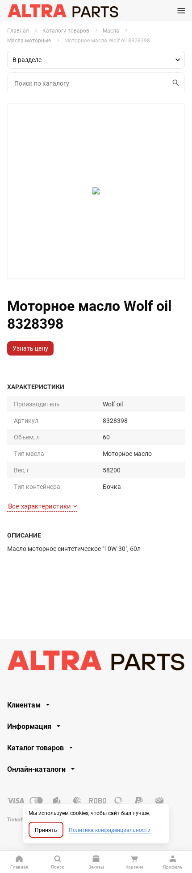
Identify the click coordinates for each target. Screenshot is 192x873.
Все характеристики (39, 505)
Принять (46, 829)
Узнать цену (30, 348)
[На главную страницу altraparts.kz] (62, 11)
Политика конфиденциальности (109, 829)
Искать (176, 83)
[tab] (96, 705)
